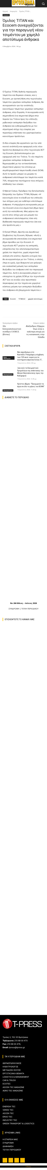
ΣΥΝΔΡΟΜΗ (14, 608)
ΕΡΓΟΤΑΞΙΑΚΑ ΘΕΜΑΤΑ (13, 1073)
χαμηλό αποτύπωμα (35, 299)
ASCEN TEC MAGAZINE (13, 1087)
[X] (19, 53)
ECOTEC (7, 1083)
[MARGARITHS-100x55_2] (23, 906)
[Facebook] (13, 53)
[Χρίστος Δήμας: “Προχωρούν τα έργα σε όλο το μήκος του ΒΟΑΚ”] (9, 387)
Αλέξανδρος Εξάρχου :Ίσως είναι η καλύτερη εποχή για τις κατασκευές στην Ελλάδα (35, 331)
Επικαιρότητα (8, 374)
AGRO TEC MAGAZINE (13, 1090)
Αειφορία (13, 11)
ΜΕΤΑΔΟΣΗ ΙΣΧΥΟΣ (12, 1070)
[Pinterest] (25, 53)
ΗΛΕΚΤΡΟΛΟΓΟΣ (10, 1066)
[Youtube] (22, 1160)
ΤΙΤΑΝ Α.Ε (21, 299)
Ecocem (13, 299)
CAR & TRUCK (9, 1080)
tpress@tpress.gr (17, 1047)
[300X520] (23, 830)
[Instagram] (10, 1160)
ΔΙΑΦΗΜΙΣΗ (8, 1146)
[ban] (24, 979)
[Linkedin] (16, 1160)
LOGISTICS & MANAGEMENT (16, 1077)
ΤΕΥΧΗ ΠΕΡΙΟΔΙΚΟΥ (29, 608)
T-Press (28, 1167)
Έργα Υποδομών (7, 357)
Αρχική (5, 11)
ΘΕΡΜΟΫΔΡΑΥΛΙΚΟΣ (12, 1063)
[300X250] (23, 868)
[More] (37, 53)
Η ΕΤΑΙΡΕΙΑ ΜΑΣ (10, 1139)
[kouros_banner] (24, 941)
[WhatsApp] (31, 53)
